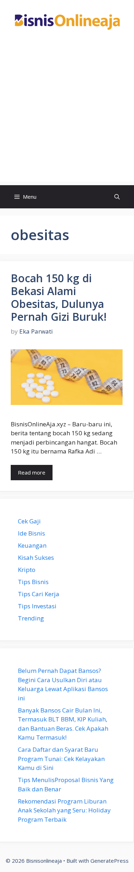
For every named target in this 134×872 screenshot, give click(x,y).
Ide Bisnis (31, 533)
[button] (117, 196)
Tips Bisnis (33, 582)
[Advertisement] (67, 115)
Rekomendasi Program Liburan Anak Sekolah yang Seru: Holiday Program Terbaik (64, 810)
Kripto (26, 570)
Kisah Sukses (36, 557)
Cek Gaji (29, 521)
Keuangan (32, 545)
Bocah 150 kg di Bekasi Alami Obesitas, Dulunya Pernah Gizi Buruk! (58, 297)
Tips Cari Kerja (38, 594)
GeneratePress (109, 860)
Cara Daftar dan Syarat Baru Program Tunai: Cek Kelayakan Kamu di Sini (61, 758)
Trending (31, 618)
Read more (31, 472)
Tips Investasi (37, 606)
